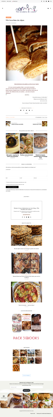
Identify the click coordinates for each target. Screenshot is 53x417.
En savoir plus (26, 214)
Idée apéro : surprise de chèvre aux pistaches (12, 155)
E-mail (21, 177)
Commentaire (8, 169)
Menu (50, 8)
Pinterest (46, 1)
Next (47, 143)
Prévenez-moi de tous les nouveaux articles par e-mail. (15, 184)
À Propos (4, 1)
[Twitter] (26, 110)
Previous (6, 143)
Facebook (41, 1)
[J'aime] (21, 110)
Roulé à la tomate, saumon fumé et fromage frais (40, 156)
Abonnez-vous (26, 390)
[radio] (40, 101)
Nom (7, 177)
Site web (35, 177)
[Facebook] (24, 110)
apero (26, 113)
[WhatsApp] (32, 110)
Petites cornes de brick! (26, 155)
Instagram (44, 1)
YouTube (48, 1)
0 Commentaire (13, 22)
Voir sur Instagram (26, 375)
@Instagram (4, 397)
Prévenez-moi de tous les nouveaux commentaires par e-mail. (16, 182)
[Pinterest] (29, 110)
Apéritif (8, 17)
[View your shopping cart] (48, 8)
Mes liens (9, 1)
